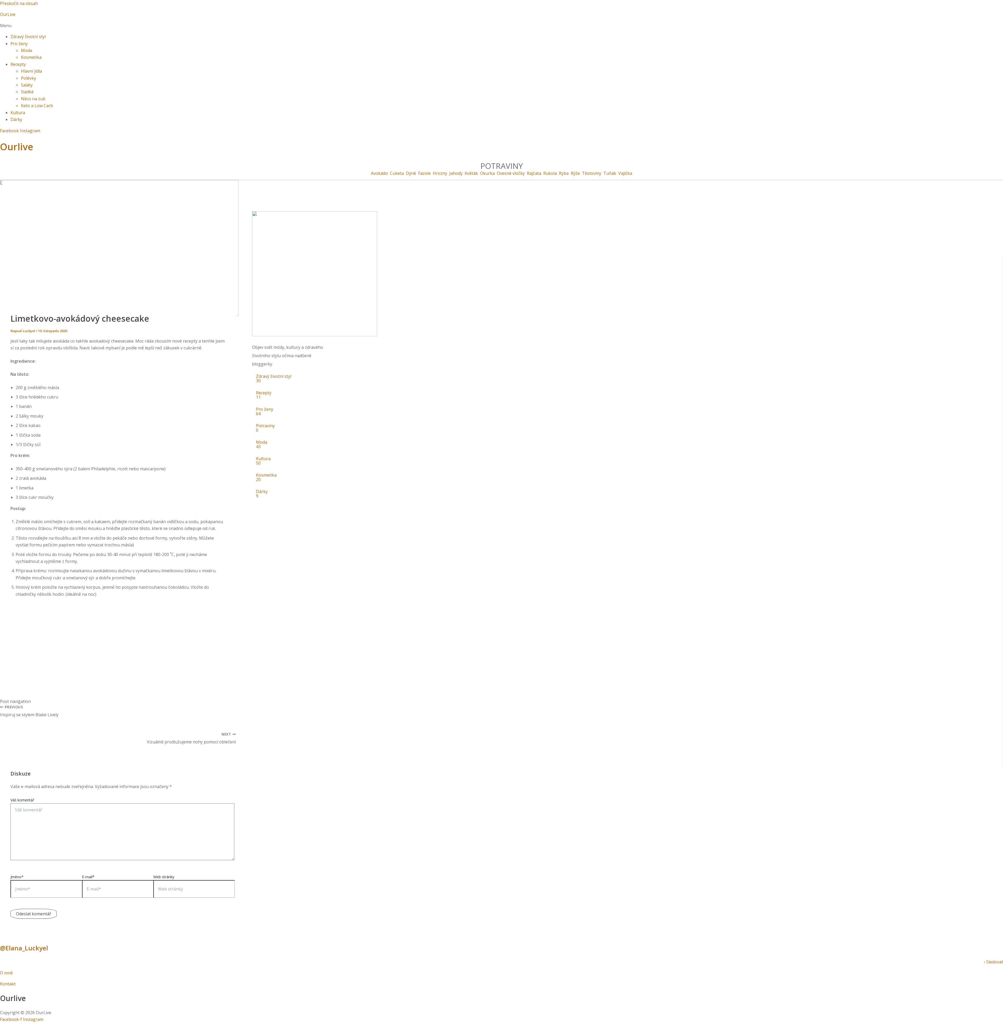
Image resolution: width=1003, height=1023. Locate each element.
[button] (501, 25)
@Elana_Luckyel (24, 948)
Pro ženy (19, 44)
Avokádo (379, 173)
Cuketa (397, 173)
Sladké (27, 92)
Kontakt (8, 984)
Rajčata (534, 173)
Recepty (18, 64)
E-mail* (88, 876)
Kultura (17, 112)
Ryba (564, 173)
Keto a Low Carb (37, 105)
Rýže (575, 173)
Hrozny (440, 173)
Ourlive (16, 146)
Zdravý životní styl (28, 36)
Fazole (424, 173)
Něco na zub (33, 99)
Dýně (411, 173)
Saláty (27, 85)
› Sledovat (993, 962)
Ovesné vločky (511, 173)
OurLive (7, 14)
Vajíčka (625, 173)
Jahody (456, 173)
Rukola (550, 173)
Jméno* (17, 876)
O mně (7, 973)
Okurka (487, 173)
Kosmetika (31, 57)
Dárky (16, 119)
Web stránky (163, 876)
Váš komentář (22, 799)
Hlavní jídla (31, 71)
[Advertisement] (117, 638)
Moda (26, 50)
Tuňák (609, 173)
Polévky (28, 78)
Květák (471, 173)
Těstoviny (591, 173)
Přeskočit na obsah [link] (19, 3)
